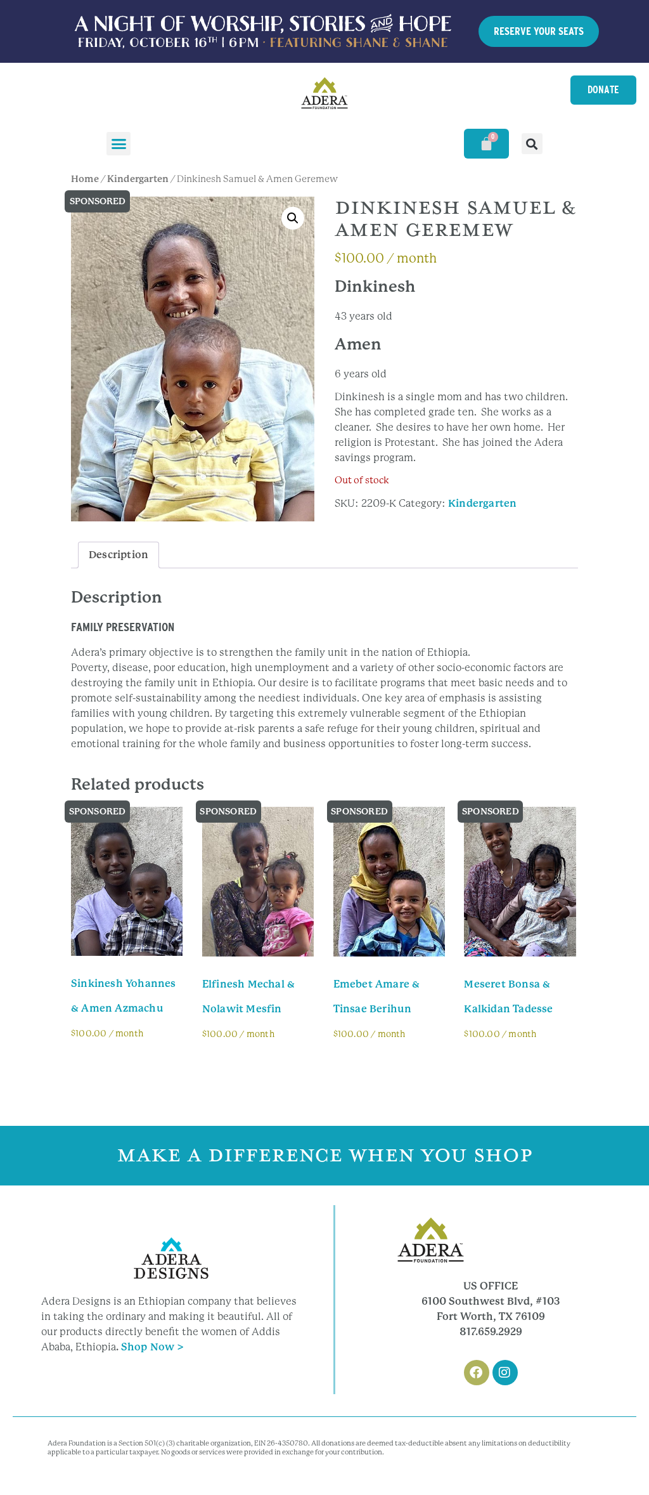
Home (85, 179)
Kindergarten (138, 179)
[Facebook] (476, 1372)
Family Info (111, 1067)
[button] (118, 144)
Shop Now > (152, 1347)
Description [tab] (118, 555)
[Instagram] (505, 1372)
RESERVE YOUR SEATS (539, 31)
